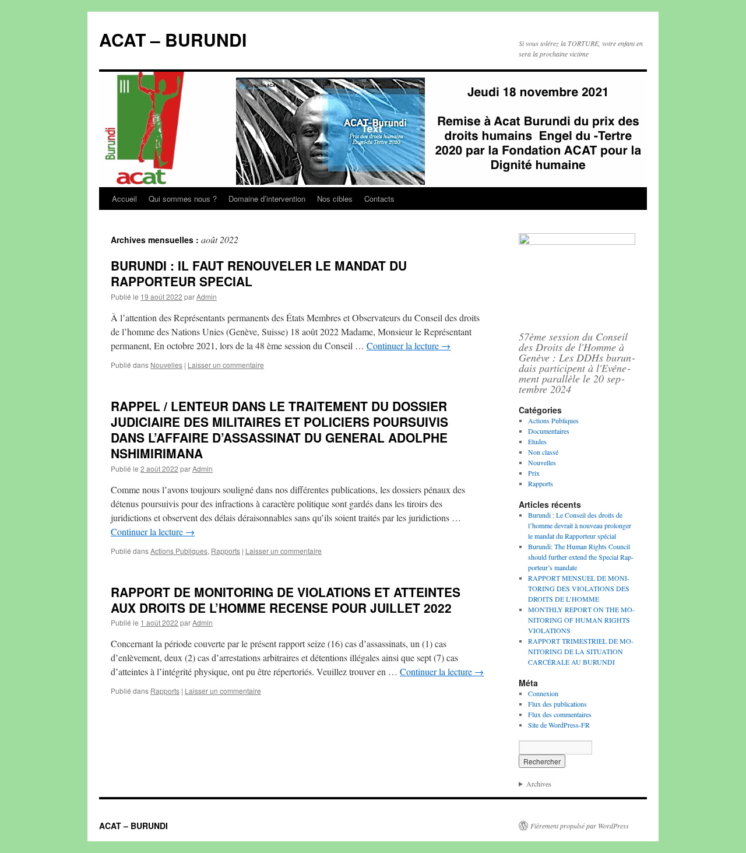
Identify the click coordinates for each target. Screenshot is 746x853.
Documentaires (548, 431)
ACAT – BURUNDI (173, 39)
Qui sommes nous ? (183, 198)
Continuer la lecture (409, 345)
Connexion (543, 693)
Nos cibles (335, 198)
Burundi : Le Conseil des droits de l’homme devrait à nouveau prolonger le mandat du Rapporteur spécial (579, 525)
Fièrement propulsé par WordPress (579, 825)
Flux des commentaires (560, 714)
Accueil (124, 198)
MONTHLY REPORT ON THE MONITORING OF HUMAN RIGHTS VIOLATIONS (581, 620)
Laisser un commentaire (226, 365)
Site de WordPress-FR (559, 724)
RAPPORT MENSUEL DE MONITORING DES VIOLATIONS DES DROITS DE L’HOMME (578, 588)
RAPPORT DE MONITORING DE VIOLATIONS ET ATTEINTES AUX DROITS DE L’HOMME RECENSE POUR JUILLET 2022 (285, 599)
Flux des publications (557, 703)
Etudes (537, 441)
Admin (206, 296)
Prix (534, 473)
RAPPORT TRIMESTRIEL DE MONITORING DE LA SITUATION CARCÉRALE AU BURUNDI (581, 651)
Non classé (543, 452)
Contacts (379, 198)
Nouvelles (166, 365)
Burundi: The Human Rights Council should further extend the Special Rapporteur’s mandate (581, 557)
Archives (538, 783)
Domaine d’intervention (266, 198)
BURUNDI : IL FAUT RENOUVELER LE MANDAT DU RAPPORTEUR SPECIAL (259, 273)
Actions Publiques (178, 551)
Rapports (225, 551)
